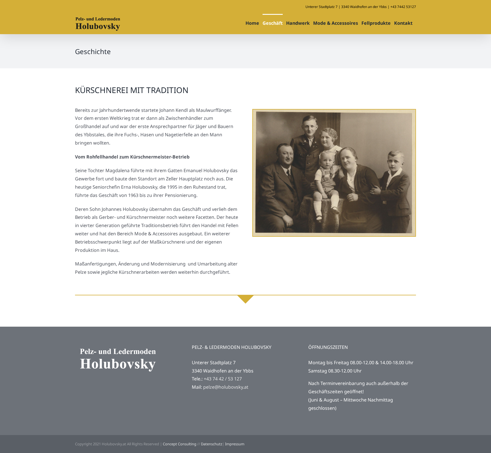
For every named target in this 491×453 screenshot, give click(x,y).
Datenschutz (211, 443)
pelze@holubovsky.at (225, 387)
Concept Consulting (179, 443)
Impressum (234, 443)
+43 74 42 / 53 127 (223, 379)
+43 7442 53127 (403, 6)
